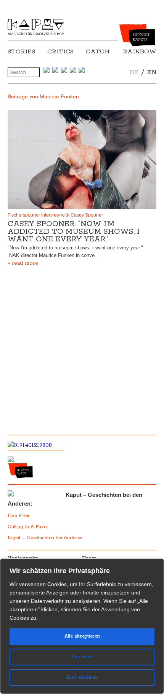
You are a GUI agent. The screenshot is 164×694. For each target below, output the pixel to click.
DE (134, 72)
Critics (60, 52)
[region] (82, 626)
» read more (23, 263)
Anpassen (82, 657)
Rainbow (139, 52)
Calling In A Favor (28, 527)
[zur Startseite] (36, 33)
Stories (21, 52)
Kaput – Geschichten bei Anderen (45, 538)
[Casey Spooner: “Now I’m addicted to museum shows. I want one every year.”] (82, 159)
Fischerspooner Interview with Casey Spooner (55, 215)
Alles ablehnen (82, 677)
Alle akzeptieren (82, 636)
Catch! (98, 52)
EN (151, 72)
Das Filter (19, 516)
